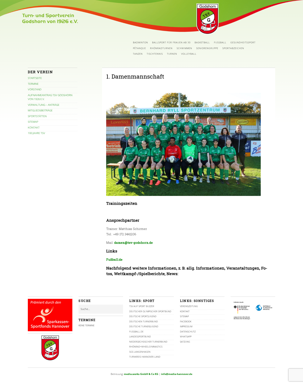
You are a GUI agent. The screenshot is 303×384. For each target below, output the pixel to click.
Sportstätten (37, 116)
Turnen (172, 53)
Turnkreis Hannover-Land (144, 356)
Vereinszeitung (189, 306)
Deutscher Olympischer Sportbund (150, 311)
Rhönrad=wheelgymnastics (145, 346)
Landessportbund (140, 336)
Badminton (140, 42)
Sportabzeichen (233, 48)
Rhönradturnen (161, 48)
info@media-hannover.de (176, 374)
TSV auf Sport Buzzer (141, 306)
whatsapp (185, 336)
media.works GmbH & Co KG (141, 374)
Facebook (185, 321)
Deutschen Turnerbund (143, 321)
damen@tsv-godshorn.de (133, 242)
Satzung (185, 341)
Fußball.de (114, 259)
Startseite (35, 78)
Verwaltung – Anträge (43, 105)
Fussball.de (136, 331)
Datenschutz (188, 331)
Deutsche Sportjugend (142, 316)
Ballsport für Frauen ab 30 (171, 42)
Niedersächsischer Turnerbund (148, 341)
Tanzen (138, 53)
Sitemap (33, 122)
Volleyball (188, 53)
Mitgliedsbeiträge (40, 110)
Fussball (220, 42)
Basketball (202, 42)
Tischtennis (155, 53)
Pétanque (139, 48)
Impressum (186, 326)
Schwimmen (184, 48)
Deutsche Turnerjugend (143, 326)
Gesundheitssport (243, 42)
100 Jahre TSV (36, 133)
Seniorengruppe (207, 48)
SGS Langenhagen (139, 351)
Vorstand (34, 89)
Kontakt (34, 127)
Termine (33, 84)
